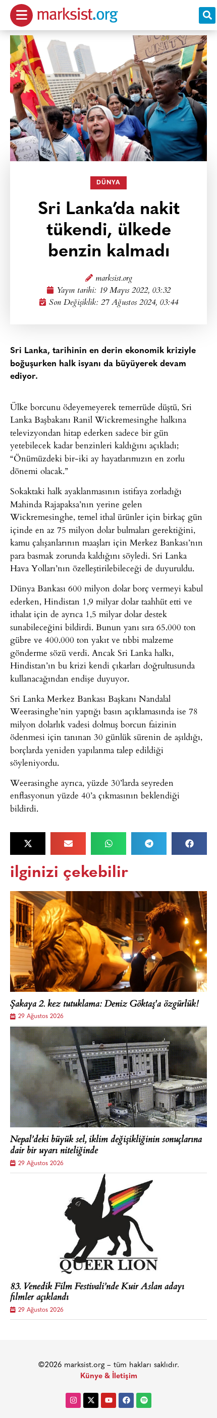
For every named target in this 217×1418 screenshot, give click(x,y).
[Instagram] (73, 1400)
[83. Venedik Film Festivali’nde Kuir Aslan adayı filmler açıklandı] (108, 1224)
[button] (207, 15)
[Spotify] (143, 1400)
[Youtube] (108, 1400)
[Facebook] (126, 1400)
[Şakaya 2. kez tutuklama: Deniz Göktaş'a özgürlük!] (108, 941)
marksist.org (113, 279)
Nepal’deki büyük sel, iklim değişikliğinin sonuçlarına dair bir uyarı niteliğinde (106, 1146)
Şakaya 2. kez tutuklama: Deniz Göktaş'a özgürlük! (104, 1004)
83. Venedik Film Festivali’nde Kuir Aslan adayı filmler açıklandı (97, 1293)
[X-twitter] (90, 1400)
